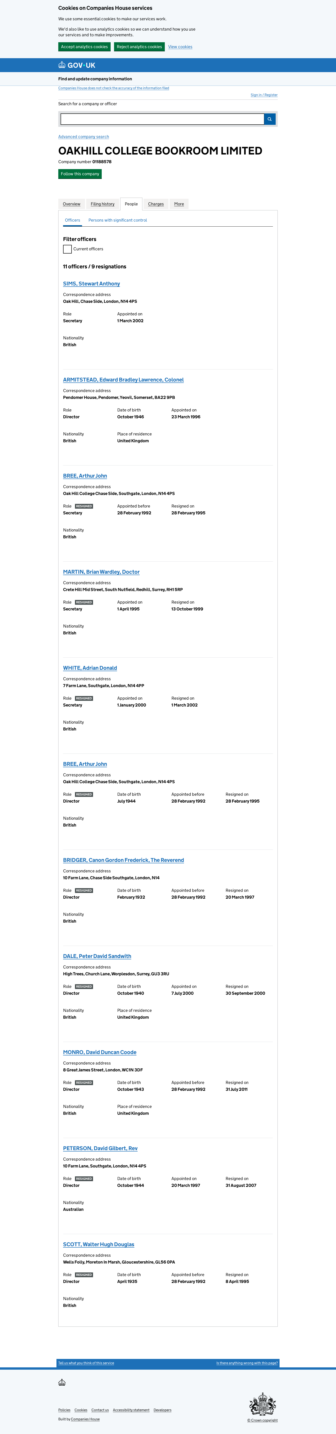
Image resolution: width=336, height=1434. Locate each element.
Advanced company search (83, 136)
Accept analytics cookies (84, 46)
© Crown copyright (262, 1420)
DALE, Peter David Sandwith (97, 956)
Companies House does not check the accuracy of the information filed (113, 88)
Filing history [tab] (103, 204)
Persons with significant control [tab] (117, 220)
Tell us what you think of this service (86, 1363)
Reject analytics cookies (139, 46)
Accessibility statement (131, 1410)
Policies (64, 1410)
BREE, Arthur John (85, 475)
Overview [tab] (71, 204)
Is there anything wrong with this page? (247, 1363)
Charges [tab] (156, 204)
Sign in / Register (264, 95)
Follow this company (80, 173)
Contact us (100, 1410)
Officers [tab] (72, 220)
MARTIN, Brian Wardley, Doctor (101, 571)
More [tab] (179, 204)
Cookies (81, 1410)
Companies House (85, 1419)
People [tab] (131, 204)
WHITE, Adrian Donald (90, 668)
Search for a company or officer (87, 103)
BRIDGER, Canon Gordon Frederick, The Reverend (123, 860)
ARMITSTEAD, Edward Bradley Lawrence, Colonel (123, 379)
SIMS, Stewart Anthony (91, 283)
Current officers (88, 248)
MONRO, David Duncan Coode (99, 1052)
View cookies (180, 46)
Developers (162, 1410)
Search (270, 119)
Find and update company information (95, 78)
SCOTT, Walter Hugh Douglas (98, 1244)
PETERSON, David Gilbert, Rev (100, 1148)
